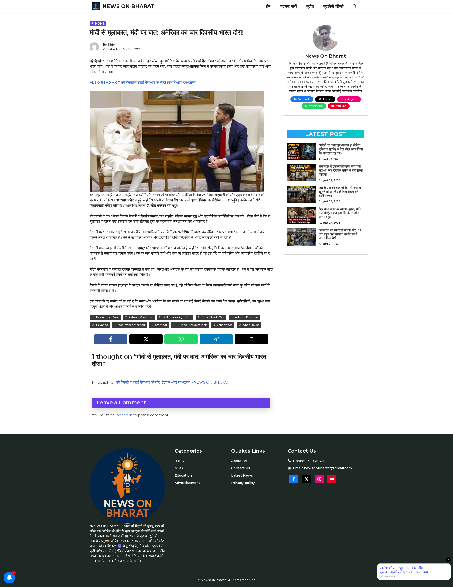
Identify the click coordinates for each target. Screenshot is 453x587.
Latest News (242, 475)
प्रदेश (310, 6)
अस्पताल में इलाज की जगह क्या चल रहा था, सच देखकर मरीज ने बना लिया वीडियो (341, 170)
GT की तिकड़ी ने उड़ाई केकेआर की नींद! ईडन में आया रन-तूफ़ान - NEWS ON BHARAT (170, 382)
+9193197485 (316, 461)
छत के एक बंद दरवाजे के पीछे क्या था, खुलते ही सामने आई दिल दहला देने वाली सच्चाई (340, 192)
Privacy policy (243, 483)
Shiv (111, 44)
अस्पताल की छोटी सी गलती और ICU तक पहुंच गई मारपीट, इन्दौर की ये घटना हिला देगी (341, 234)
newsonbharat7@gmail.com (328, 468)
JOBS (179, 461)
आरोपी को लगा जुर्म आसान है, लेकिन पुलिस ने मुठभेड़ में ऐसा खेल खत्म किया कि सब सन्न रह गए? (341, 149)
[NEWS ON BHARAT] (96, 6)
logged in (124, 415)
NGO (179, 468)
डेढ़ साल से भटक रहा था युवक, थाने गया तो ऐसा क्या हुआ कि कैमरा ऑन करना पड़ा (340, 213)
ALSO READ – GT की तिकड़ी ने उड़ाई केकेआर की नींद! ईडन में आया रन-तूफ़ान (143, 82)
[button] (354, 6)
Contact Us (240, 468)
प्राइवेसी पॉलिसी (333, 6)
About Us (239, 461)
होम (268, 6)
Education (183, 475)
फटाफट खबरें (288, 6)
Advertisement (187, 483)
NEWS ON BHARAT (128, 6)
